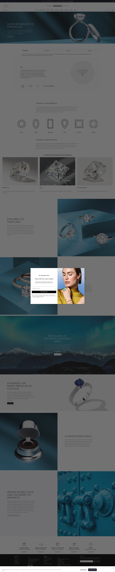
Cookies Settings (83, 569)
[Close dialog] (83, 269)
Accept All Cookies (92, 569)
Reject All (112, 567)
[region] (57, 569)
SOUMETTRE (44, 292)
